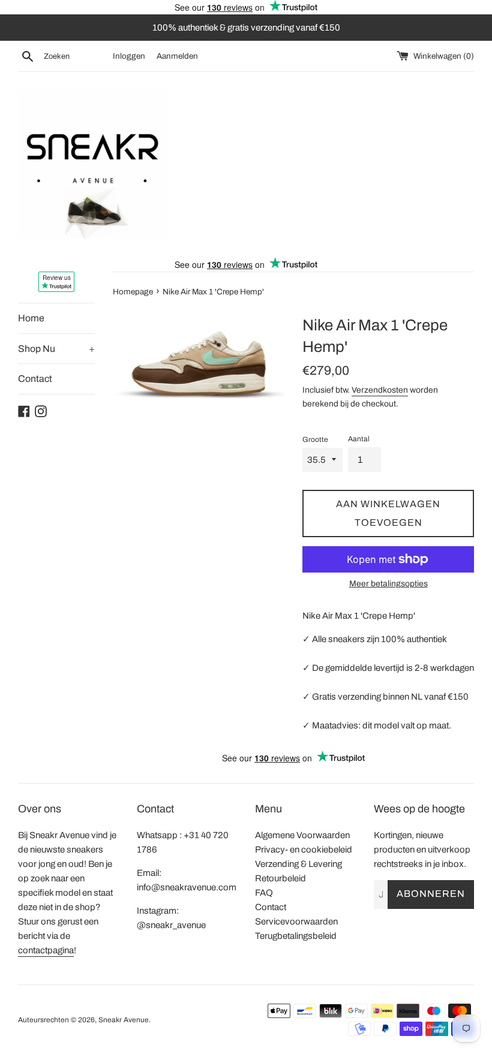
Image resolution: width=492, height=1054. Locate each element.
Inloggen (129, 56)
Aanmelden (177, 56)
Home (31, 318)
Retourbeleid (280, 878)
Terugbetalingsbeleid (296, 936)
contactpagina (46, 950)
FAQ (264, 893)
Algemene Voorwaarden (302, 835)
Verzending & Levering (298, 864)
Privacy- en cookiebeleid (303, 849)
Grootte (315, 439)
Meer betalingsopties (388, 583)
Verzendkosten (380, 390)
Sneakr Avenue (123, 1020)
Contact (35, 379)
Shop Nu (56, 349)
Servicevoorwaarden (296, 921)
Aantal (359, 439)
